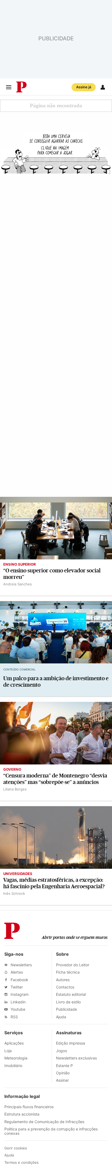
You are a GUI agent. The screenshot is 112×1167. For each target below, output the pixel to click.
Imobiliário (13, 1065)
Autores (63, 979)
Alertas (16, 972)
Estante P (64, 1065)
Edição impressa (70, 1043)
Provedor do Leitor (72, 964)
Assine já (83, 87)
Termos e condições (21, 1162)
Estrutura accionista (21, 1114)
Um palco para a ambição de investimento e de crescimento (55, 681)
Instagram (19, 994)
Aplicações (14, 1043)
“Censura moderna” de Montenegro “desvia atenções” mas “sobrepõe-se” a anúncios (55, 779)
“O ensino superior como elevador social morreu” (52, 574)
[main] (56, 500)
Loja (8, 1050)
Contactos (65, 987)
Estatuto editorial (71, 994)
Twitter (16, 987)
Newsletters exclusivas (76, 1058)
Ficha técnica (68, 972)
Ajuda (61, 1016)
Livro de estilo (68, 1002)
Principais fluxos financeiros (29, 1106)
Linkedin (18, 1002)
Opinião (63, 1073)
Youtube (17, 1009)
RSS (14, 1016)
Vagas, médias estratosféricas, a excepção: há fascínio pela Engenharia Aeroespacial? (54, 883)
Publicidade (66, 1009)
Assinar (62, 1080)
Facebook (19, 979)
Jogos (61, 1050)
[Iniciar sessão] (103, 87)
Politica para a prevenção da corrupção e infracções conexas (51, 1131)
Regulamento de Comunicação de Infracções (44, 1121)
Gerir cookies (15, 1148)
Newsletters (21, 964)
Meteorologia (15, 1058)
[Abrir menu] (8, 87)
